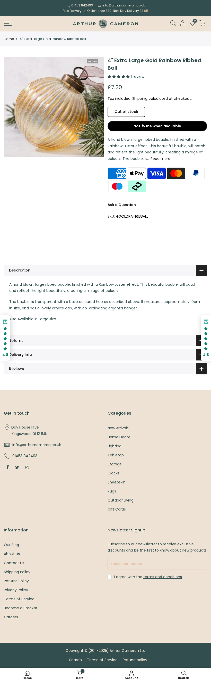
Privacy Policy (16, 590)
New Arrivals (118, 428)
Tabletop (116, 455)
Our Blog (11, 544)
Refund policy (135, 659)
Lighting (114, 446)
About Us (12, 553)
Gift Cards (117, 509)
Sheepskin (117, 482)
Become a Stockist (21, 608)
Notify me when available (157, 126)
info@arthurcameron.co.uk (123, 5)
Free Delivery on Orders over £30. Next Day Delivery (105, 11)
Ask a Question (122, 204)
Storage (115, 464)
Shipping (139, 98)
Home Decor (119, 437)
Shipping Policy (17, 571)
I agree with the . (148, 576)
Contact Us (14, 562)
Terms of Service (19, 599)
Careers (11, 617)
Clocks (113, 473)
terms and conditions (162, 576)
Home (9, 39)
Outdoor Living (121, 500)
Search (75, 659)
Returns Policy (16, 581)
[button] (5, 338)
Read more (160, 158)
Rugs (112, 491)
